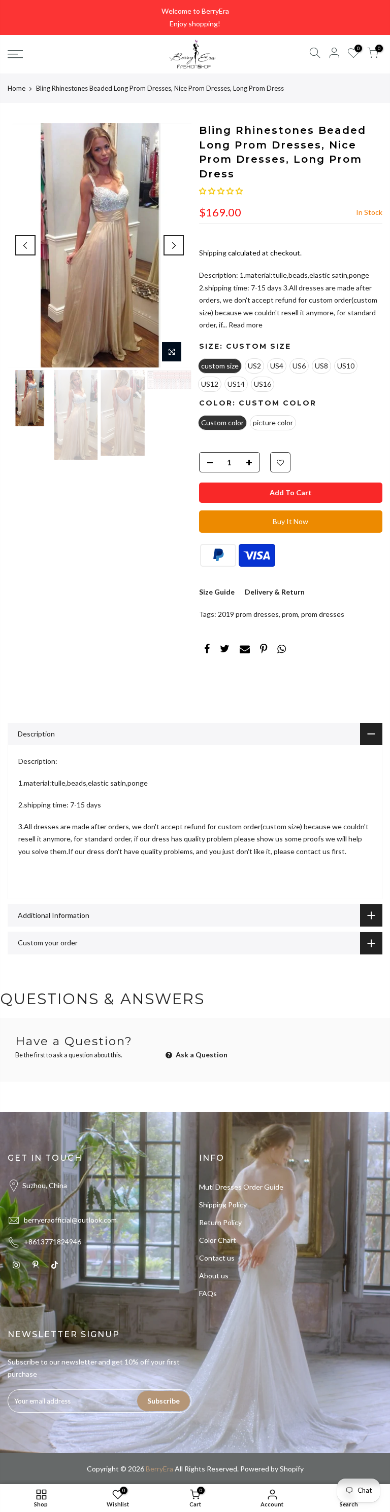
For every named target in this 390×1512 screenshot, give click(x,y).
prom (290, 614)
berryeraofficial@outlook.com (70, 1219)
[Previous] (25, 245)
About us (214, 1275)
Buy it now (290, 521)
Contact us (217, 1257)
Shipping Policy (223, 1204)
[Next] (174, 245)
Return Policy (220, 1222)
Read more (245, 324)
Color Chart (217, 1240)
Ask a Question (201, 1054)
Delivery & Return (275, 591)
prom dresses (322, 614)
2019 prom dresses (248, 614)
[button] (221, 191)
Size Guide (217, 591)
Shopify (292, 1468)
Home (16, 88)
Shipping (212, 252)
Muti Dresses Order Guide (241, 1187)
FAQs (208, 1293)
